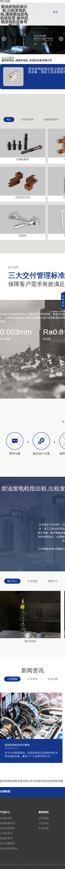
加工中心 (12, 581)
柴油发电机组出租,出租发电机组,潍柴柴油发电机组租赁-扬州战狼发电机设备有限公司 (14, 16)
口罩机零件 (6, 833)
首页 (55, 12)
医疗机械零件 (7, 843)
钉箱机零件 (27, 119)
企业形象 (32, 581)
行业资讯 (32, 679)
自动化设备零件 (9, 848)
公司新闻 (12, 679)
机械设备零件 (51, 119)
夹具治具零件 (7, 828)
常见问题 (53, 679)
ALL (9, 119)
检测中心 (53, 581)
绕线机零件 (6, 838)
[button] (32, 48)
